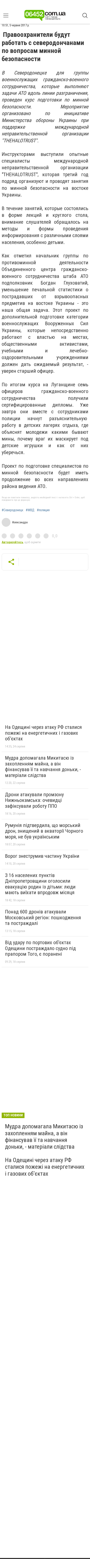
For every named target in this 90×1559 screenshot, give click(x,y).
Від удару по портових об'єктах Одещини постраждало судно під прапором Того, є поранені (40, 948)
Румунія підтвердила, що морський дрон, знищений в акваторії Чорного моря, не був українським (44, 831)
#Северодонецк (12, 510)
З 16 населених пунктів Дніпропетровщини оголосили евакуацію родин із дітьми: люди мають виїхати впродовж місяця (40, 884)
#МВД (30, 510)
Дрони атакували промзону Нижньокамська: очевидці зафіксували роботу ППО (34, 800)
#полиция (43, 510)
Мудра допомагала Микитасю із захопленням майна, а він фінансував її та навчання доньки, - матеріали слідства (43, 766)
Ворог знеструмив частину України (42, 856)
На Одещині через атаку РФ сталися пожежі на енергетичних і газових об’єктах (43, 733)
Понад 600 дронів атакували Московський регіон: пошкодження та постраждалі (43, 917)
